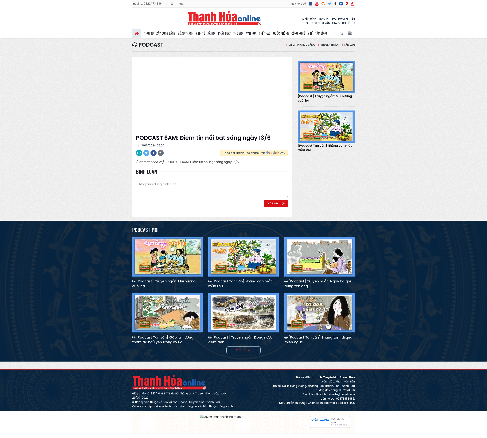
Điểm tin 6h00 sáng (301, 45)
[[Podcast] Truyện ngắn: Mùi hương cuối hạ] (326, 77)
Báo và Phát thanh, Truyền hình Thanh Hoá (169, 382)
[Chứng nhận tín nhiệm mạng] (221, 416)
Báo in (324, 19)
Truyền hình (307, 19)
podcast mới (145, 229)
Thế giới (238, 33)
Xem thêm (243, 350)
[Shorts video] (352, 4)
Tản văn (349, 45)
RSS (352, 403)
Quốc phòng (281, 33)
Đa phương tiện (343, 19)
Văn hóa (251, 33)
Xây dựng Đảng (165, 33)
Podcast (150, 44)
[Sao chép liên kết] (161, 153)
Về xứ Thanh (185, 33)
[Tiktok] (335, 4)
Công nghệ (298, 33)
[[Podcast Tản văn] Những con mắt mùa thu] (326, 126)
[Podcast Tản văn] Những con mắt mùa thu (325, 148)
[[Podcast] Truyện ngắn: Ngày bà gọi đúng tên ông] (319, 257)
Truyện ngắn (330, 45)
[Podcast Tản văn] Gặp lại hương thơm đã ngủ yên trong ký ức (162, 339)
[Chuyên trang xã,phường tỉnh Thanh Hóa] (347, 4)
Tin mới (178, 4)
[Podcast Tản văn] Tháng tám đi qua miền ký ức (318, 339)
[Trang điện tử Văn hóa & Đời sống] (341, 4)
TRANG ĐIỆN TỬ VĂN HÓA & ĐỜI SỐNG (329, 23)
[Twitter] (329, 4)
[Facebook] (310, 4)
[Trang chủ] (136, 33)
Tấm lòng (321, 33)
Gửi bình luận (276, 203)
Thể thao (265, 33)
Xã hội (212, 33)
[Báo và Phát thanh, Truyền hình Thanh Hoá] (224, 18)
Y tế (310, 33)
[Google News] (323, 4)
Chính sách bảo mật (321, 403)
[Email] (139, 153)
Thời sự (149, 33)
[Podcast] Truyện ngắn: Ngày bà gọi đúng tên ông (317, 283)
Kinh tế (200, 33)
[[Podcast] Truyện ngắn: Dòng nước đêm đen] (243, 312)
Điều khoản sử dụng (292, 403)
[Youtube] (316, 4)
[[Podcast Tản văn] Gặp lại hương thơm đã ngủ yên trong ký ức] (167, 312)
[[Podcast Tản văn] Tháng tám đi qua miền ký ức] (319, 312)
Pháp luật (224, 33)
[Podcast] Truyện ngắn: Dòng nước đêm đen (240, 339)
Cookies (342, 403)
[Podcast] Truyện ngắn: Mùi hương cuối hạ (325, 98)
